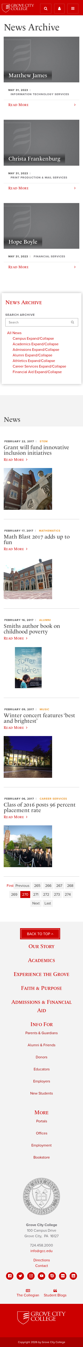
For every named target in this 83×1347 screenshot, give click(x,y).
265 (37, 885)
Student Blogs (55, 1295)
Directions (41, 1260)
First (10, 885)
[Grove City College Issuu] (52, 1276)
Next (36, 903)
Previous (22, 885)
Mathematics (49, 530)
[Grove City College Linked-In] (73, 1276)
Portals (41, 1121)
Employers (41, 1081)
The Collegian (28, 1295)
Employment (41, 1145)
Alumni (45, 620)
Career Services (53, 798)
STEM (44, 441)
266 (48, 885)
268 (70, 885)
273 (57, 894)
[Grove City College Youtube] (41, 1276)
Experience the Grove (41, 974)
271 (35, 894)
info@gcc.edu (41, 1251)
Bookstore (41, 1157)
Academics (41, 960)
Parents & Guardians (41, 1033)
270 (25, 894)
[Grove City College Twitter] (20, 1276)
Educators (42, 1069)
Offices (41, 1133)
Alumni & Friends (41, 1045)
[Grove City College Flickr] (62, 1276)
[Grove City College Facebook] (9, 1276)
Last (47, 903)
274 (68, 894)
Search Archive (20, 315)
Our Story (41, 946)
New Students (41, 1093)
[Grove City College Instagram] (31, 1276)
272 (46, 894)
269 (14, 894)
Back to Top (39, 934)
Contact (41, 1265)
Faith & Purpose (41, 988)
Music (44, 709)
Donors (41, 1057)
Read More (14, 459)
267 (59, 885)
